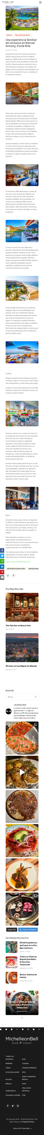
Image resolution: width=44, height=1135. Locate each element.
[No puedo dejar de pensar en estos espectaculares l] (22, 874)
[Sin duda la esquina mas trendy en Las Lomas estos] (22, 806)
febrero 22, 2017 (11, 669)
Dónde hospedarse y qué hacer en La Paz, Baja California (28, 945)
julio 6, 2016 (10, 629)
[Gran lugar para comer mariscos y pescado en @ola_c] (28, 1029)
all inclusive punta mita (16, 569)
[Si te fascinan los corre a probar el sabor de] (33, 1029)
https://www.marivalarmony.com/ (18, 562)
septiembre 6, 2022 (26, 981)
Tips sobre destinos (22, 35)
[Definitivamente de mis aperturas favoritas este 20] (22, 772)
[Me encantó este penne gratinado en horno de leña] (39, 1029)
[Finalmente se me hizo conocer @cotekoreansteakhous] (22, 909)
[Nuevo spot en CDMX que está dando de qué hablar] (6, 1029)
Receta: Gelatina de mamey (28, 976)
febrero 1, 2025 (25, 951)
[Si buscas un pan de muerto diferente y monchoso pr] (22, 1029)
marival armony (34, 569)
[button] (19, 1017)
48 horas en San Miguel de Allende (21, 666)
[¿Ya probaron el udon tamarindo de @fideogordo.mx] (17, 1029)
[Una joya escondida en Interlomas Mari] (0, 1029)
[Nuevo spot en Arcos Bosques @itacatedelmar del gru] (11, 1029)
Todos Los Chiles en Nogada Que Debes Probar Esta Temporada (28, 960)
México (9, 35)
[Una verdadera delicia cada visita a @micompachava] (22, 840)
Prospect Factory (28, 1122)
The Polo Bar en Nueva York (18, 625)
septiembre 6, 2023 (26, 968)
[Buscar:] (22, 697)
